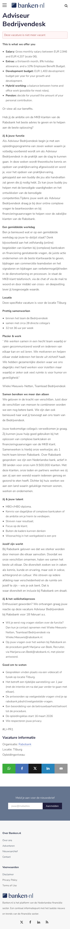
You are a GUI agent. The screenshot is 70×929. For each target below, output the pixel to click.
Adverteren (8, 845)
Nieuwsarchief (10, 851)
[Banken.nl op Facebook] (30, 922)
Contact (6, 856)
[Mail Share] (61, 768)
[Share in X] (35, 768)
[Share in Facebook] (21, 768)
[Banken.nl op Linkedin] (39, 922)
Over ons (7, 840)
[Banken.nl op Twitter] (22, 922)
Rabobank (25, 744)
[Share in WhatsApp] (8, 768)
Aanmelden (52, 806)
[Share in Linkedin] (48, 768)
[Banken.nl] (39, 3)
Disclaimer (8, 874)
